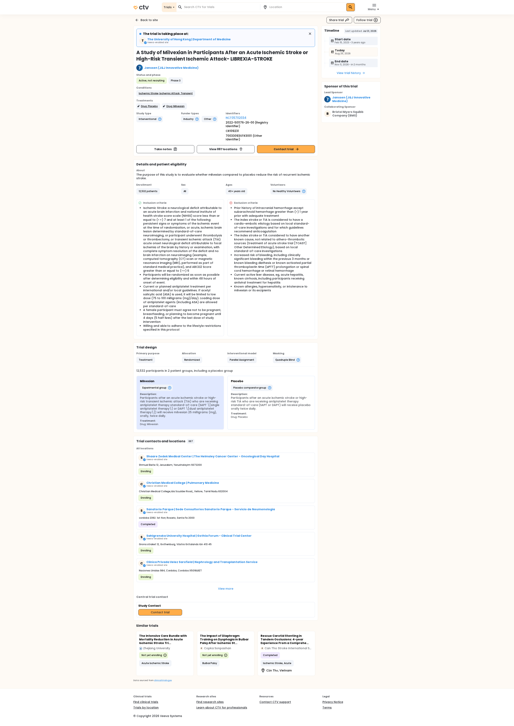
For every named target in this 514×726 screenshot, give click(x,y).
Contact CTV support (275, 702)
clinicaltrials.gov (163, 680)
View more (226, 589)
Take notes (163, 149)
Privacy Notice (332, 702)
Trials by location (146, 707)
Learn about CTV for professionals (221, 707)
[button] (165, 93)
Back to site (149, 20)
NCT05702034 (236, 117)
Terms (327, 707)
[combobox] (220, 7)
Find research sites (210, 702)
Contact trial (284, 149)
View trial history (349, 73)
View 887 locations (223, 149)
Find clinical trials (145, 702)
